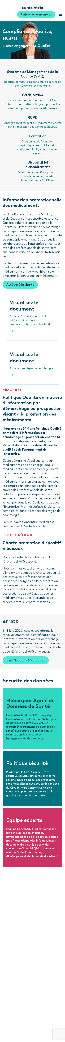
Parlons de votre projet (36, 14)
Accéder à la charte (20, 284)
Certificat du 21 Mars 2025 (25, 660)
